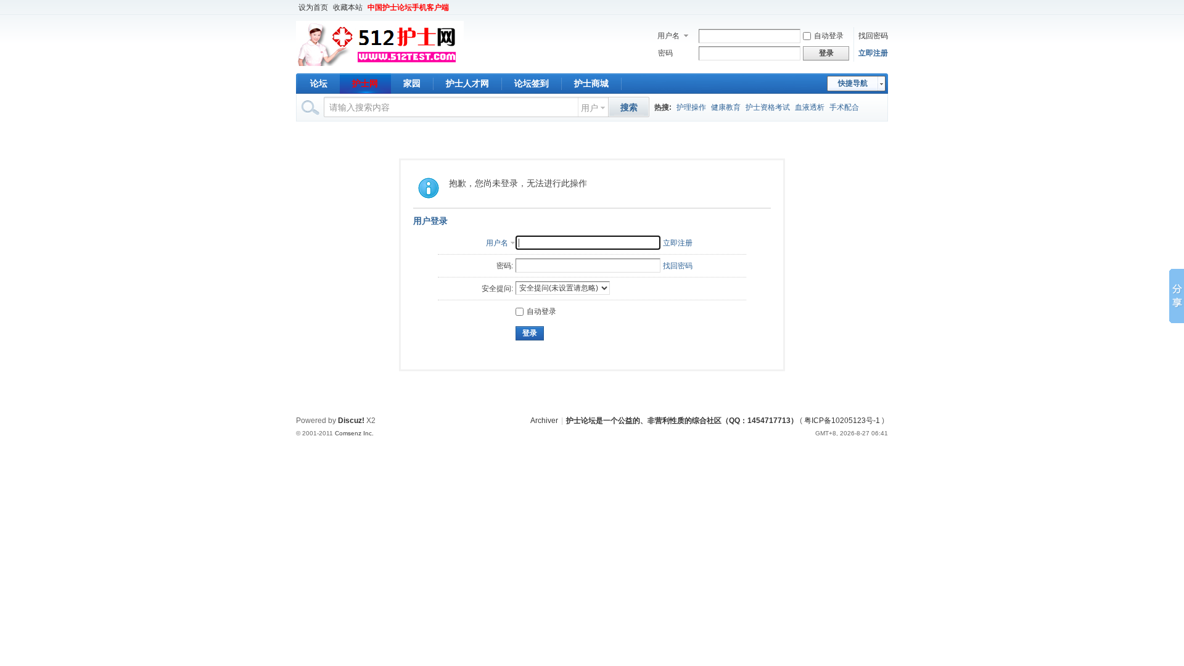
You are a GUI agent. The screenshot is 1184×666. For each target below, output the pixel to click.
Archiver (544, 420)
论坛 (318, 83)
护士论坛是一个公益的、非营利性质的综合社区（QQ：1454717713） (682, 420)
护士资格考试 (768, 107)
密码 (665, 53)
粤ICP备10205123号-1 (842, 420)
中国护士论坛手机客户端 (408, 7)
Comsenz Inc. (354, 433)
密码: (504, 265)
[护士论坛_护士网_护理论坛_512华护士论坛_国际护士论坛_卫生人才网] (380, 66)
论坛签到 (531, 83)
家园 (412, 83)
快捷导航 (853, 83)
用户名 (668, 35)
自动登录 (829, 35)
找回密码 (873, 35)
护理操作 (691, 107)
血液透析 (809, 107)
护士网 (365, 83)
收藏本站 (348, 7)
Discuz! (351, 420)
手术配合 (844, 107)
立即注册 (873, 53)
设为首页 (313, 7)
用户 (589, 108)
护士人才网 (467, 83)
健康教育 (726, 107)
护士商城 (591, 83)
